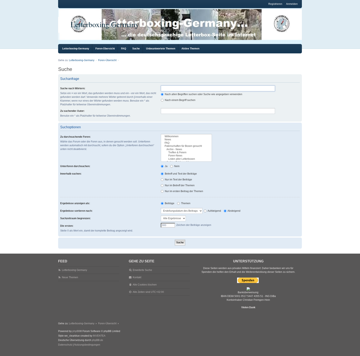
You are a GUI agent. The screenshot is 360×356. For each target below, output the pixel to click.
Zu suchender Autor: (72, 110)
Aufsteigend (214, 210)
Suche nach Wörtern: (72, 88)
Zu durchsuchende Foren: (75, 136)
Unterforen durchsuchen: (75, 166)
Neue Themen (70, 277)
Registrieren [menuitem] (275, 4)
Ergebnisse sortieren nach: (76, 210)
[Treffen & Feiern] (186, 152)
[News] (186, 139)
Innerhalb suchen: (70, 173)
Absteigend (233, 210)
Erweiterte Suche (142, 270)
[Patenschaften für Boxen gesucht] (186, 146)
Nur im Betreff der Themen (179, 185)
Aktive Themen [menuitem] (190, 48)
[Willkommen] (186, 136)
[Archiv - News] (186, 149)
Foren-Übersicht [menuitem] (105, 48)
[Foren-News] (186, 155)
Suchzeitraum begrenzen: (75, 218)
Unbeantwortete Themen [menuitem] (160, 48)
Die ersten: (66, 225)
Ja (166, 166)
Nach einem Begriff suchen (179, 100)
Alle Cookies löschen (145, 284)
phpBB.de (97, 340)
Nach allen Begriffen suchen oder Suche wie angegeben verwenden (203, 94)
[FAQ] (186, 143)
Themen (185, 203)
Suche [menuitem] (136, 48)
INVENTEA (99, 335)
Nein (177, 166)
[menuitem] (65, 345)
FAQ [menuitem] (123, 48)
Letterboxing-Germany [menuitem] (75, 48)
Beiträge (169, 203)
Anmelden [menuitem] (292, 4)
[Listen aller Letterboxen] (186, 159)
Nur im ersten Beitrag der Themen (183, 191)
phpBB (76, 331)
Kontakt (137, 277)
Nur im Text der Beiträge (178, 179)
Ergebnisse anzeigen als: (75, 203)
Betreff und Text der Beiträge (180, 173)
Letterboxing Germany (105, 24)
